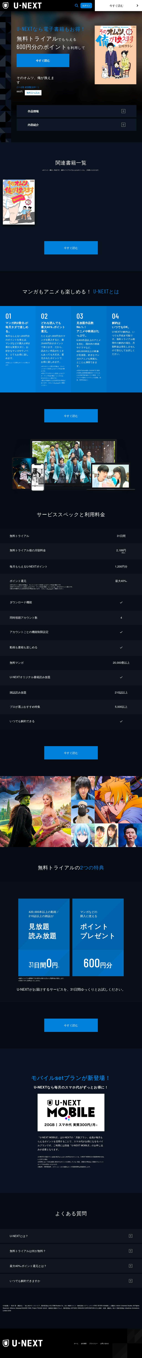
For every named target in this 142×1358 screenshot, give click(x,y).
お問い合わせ (104, 1343)
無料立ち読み (33, 92)
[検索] (76, 5)
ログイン (86, 5)
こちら (57, 383)
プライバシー (93, 1343)
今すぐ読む (116, 5)
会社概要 (84, 1343)
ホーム (76, 1343)
